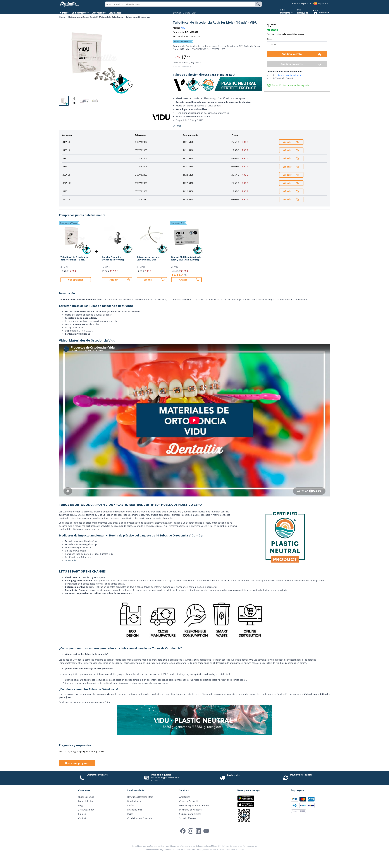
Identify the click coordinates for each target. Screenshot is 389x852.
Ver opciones (75, 279)
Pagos (130, 813)
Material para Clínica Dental (82, 17)
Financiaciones (134, 809)
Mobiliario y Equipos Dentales (194, 805)
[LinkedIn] (198, 831)
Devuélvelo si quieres (301, 774)
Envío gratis (233, 775)
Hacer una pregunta (77, 763)
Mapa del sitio (85, 801)
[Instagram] (190, 831)
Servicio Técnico (187, 818)
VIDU (183, 27)
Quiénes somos (86, 796)
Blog (194, 12)
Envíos (130, 805)
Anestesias (184, 796)
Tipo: (269, 39)
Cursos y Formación (189, 801)
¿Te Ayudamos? (86, 809)
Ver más (177, 125)
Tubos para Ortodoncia (138, 17)
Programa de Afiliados (190, 809)
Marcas (186, 12)
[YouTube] (206, 831)
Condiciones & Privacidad (140, 818)
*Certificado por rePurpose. (232, 98)
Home (62, 17)
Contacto (82, 818)
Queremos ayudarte (97, 774)
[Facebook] (183, 831)
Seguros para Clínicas (190, 813)
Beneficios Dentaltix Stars (140, 796)
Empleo (82, 813)
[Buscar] (258, 4)
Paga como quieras (161, 774)
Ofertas (177, 12)
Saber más (70, 560)
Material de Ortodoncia (111, 17)
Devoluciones (134, 801)
